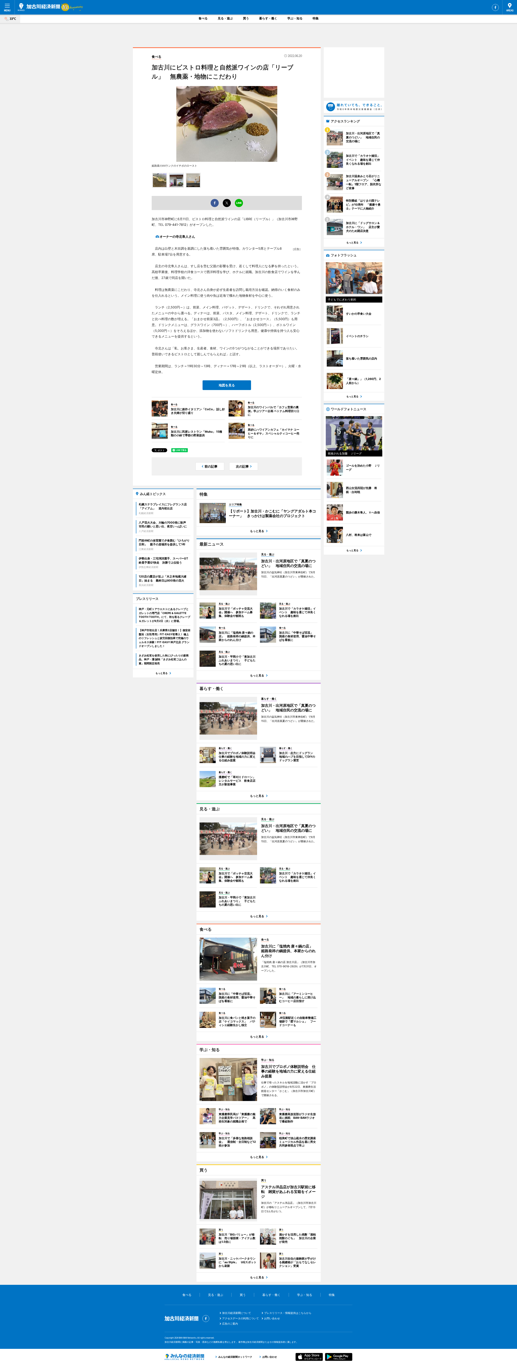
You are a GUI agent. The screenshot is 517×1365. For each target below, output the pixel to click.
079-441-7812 (175, 225)
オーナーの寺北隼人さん (177, 237)
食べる (203, 18)
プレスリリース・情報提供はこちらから (287, 1313)
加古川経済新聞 (39, 7)
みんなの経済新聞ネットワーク (184, 1357)
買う (246, 18)
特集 (316, 18)
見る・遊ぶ (225, 18)
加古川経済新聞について (236, 1313)
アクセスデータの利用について (240, 1318)
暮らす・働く (268, 18)
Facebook (495, 7)
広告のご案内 (230, 1323)
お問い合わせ (272, 1318)
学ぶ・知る (295, 18)
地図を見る (227, 385)
